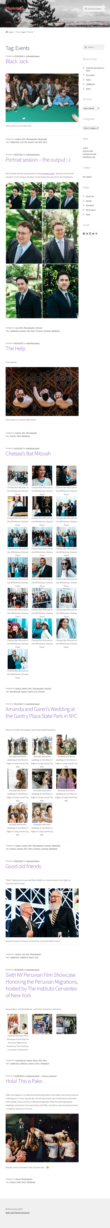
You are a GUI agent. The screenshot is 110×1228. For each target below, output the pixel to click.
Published (45, 1063)
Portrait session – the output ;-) (38, 159)
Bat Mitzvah (15, 691)
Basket (32, 22)
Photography (31, 139)
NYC (23, 139)
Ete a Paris (90, 75)
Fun (36, 142)
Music (35, 1060)
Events (18, 139)
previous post (48, 173)
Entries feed (88, 151)
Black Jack (17, 61)
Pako (19, 436)
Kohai (88, 79)
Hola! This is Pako (24, 1080)
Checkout (44, 22)
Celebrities (14, 142)
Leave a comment (49, 1076)
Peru (45, 1060)
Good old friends (23, 866)
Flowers (20, 848)
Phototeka (15, 8)
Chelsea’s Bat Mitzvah (28, 453)
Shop (71, 22)
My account (59, 22)
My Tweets (87, 176)
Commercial (20, 1060)
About (18, 1179)
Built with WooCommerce (17, 1212)
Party (45, 142)
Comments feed (89, 154)
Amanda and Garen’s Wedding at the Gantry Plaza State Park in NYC (41, 712)
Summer (47, 331)
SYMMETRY (90, 84)
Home (8, 22)
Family (25, 688)
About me (20, 22)
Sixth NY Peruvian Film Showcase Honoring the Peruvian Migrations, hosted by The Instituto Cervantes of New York (42, 985)
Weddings (56, 331)
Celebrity (24, 957)
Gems (88, 88)
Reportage (42, 139)
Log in (85, 148)
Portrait (39, 328)
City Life (23, 142)
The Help (15, 348)
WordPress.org (89, 157)
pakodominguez (33, 56)
